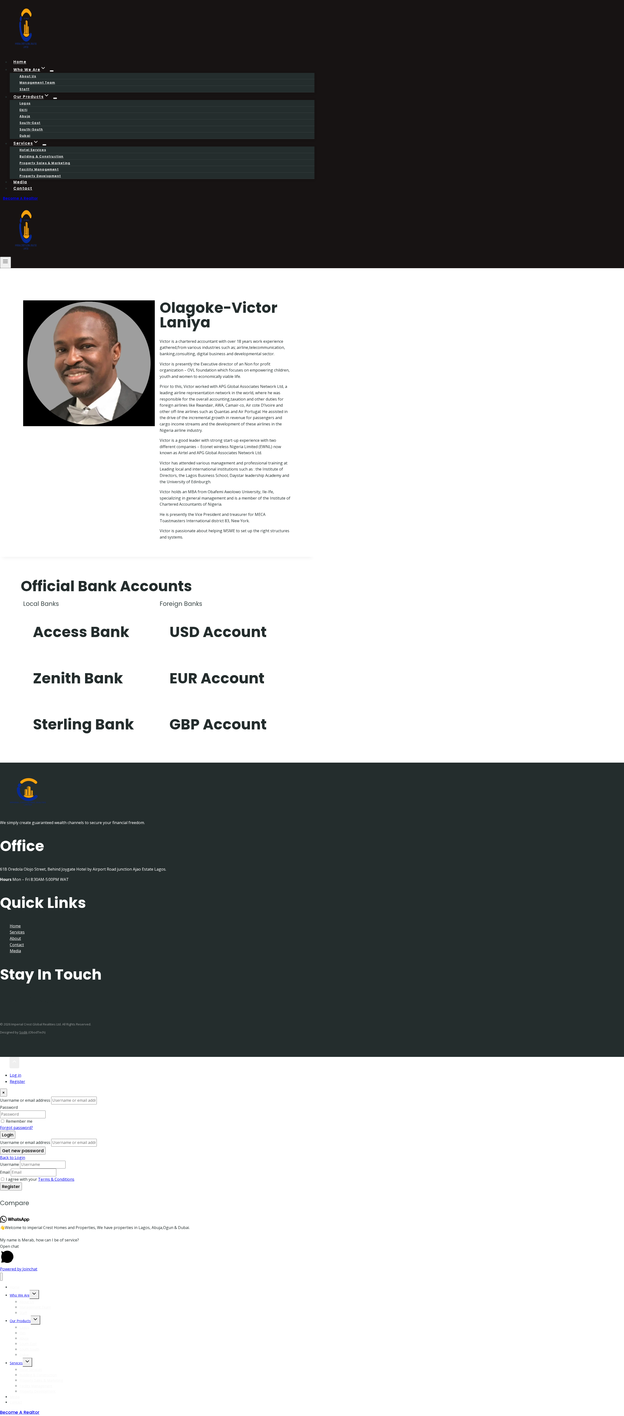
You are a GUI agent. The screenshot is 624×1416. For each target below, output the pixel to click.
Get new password (23, 1151)
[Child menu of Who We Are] (52, 71)
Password (9, 1107)
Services (17, 932)
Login (7, 1135)
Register (17, 1081)
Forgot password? (16, 1127)
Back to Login (12, 1157)
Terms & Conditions (56, 1179)
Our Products (20, 1320)
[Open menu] (5, 262)
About (15, 938)
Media (15, 951)
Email (5, 1172)
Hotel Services (33, 150)
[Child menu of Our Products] (55, 98)
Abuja (25, 116)
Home (15, 926)
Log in (15, 1075)
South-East (30, 123)
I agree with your (40, 1179)
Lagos (25, 103)
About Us (28, 76)
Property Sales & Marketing (45, 163)
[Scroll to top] (5, 1063)
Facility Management (39, 169)
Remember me (19, 1121)
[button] (312, 1254)
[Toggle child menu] (34, 1294)
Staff (23, 1312)
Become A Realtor (20, 198)
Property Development (40, 176)
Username (9, 1164)
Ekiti (23, 110)
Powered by (18, 1269)
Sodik (23, 1032)
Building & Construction (42, 156)
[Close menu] (1, 1277)
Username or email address (25, 1100)
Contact (22, 188)
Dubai (24, 1354)
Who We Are (19, 1295)
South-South (31, 129)
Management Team (37, 82)
